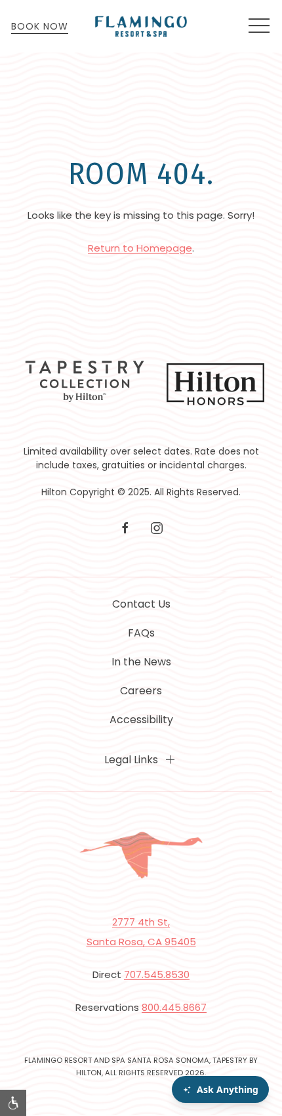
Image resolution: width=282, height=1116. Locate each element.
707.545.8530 (157, 974)
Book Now (39, 26)
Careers (141, 690)
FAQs (141, 632)
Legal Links (131, 759)
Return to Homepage (140, 248)
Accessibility (141, 719)
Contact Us (141, 604)
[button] (259, 26)
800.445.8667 (174, 1007)
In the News (141, 661)
